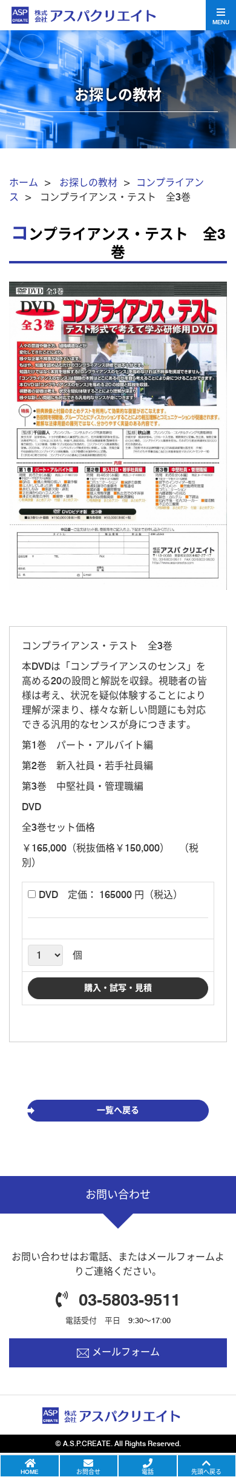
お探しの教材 (88, 182)
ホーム (23, 182)
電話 (148, 1471)
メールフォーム (126, 1352)
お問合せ (88, 1471)
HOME (29, 1471)
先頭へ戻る (206, 1471)
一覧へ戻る (118, 1110)
